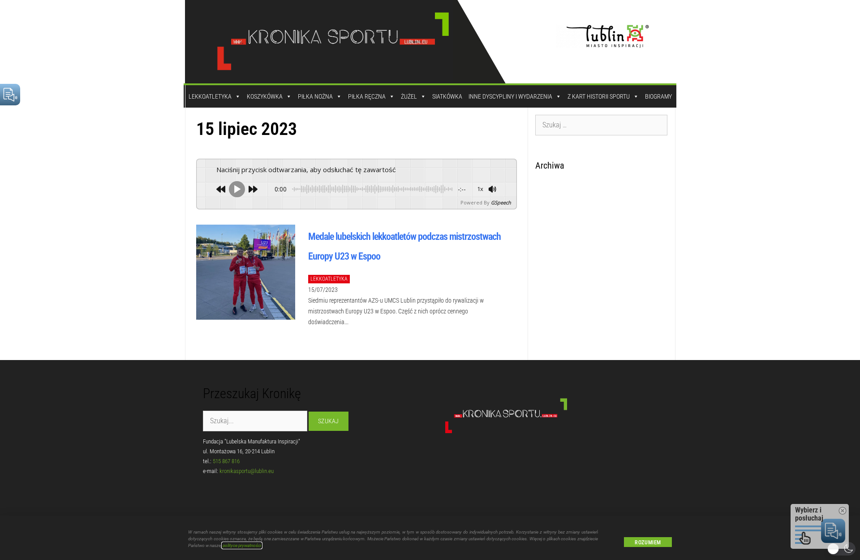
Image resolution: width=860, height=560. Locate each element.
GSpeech (501, 202)
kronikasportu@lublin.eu (246, 471)
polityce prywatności (242, 545)
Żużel (409, 96)
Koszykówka (265, 96)
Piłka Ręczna (367, 96)
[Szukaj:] (601, 124)
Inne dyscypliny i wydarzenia (510, 96)
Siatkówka (447, 96)
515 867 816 (226, 461)
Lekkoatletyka (210, 96)
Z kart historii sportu (599, 96)
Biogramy (658, 96)
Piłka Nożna (315, 96)
